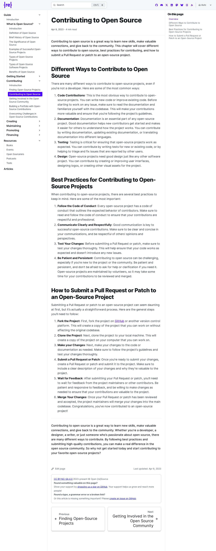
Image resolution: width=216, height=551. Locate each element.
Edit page (60, 468)
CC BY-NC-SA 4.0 (63, 479)
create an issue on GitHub (122, 498)
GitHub (119, 321)
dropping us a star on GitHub (92, 486)
